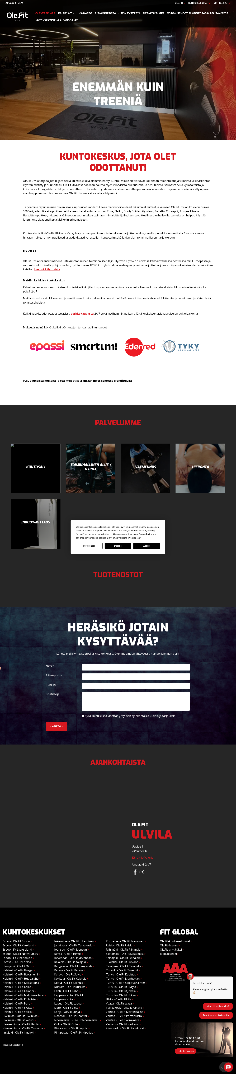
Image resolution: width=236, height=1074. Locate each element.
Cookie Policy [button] (145, 534)
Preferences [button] (134, 538)
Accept (146, 546)
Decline (118, 546)
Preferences (89, 546)
